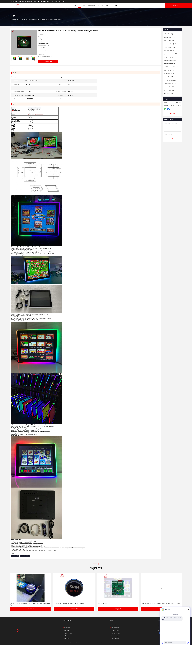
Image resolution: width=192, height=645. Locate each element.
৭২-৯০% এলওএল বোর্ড (15, 603)
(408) (168, 93)
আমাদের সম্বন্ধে (91, 5)
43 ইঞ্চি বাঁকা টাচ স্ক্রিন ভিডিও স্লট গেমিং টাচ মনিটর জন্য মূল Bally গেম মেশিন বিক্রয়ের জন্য (159, 603)
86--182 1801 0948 (60, 1)
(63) (169, 47)
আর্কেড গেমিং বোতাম (115, 638)
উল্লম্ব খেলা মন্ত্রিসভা (115, 635)
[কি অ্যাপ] (165, 109)
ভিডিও (84, 5)
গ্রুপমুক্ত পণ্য (17, 19)
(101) (171, 53)
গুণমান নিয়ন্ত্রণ (66, 630)
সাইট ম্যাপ (66, 635)
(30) (171, 67)
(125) (168, 34)
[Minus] (188, 609)
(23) (169, 37)
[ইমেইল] (168, 109)
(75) (169, 73)
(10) (169, 70)
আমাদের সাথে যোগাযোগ (68, 633)
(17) (170, 83)
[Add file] (162, 642)
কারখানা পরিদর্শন (67, 627)
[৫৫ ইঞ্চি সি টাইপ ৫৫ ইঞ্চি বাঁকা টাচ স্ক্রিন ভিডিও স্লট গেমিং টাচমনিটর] (118, 588)
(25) (168, 77)
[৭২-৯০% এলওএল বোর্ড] (30, 588)
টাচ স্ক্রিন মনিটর (114, 625)
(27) (169, 90)
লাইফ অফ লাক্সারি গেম (115, 627)
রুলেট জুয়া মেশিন (15, 555)
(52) (169, 50)
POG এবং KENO (115, 630)
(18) (170, 63)
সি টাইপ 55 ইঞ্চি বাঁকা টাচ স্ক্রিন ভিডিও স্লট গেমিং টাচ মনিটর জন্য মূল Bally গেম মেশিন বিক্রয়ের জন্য (74, 603)
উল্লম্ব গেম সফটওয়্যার (116, 633)
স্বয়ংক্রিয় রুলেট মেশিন (25, 555)
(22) (170, 80)
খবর (98, 5)
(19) (170, 60)
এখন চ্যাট (172, 113)
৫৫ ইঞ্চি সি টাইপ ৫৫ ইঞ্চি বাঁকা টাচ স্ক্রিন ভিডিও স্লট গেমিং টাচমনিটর (111, 603)
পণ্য (79, 5)
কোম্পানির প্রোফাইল (67, 625)
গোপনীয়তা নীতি (67, 638)
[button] (35, 59)
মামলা (102, 5)
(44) (169, 40)
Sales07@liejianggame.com (46, 1)
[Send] (188, 642)
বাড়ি (75, 5)
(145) (170, 44)
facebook (160, 633)
